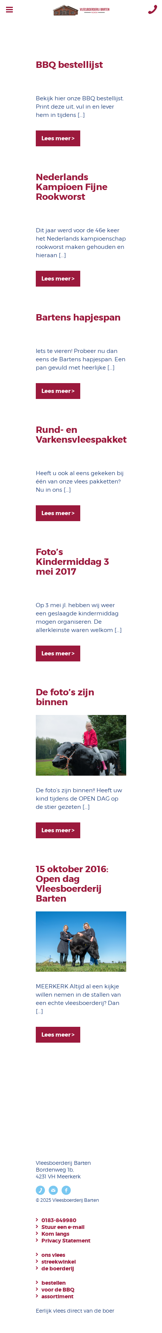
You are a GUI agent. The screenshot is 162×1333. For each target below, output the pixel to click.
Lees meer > (58, 138)
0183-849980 (58, 1220)
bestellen (53, 1282)
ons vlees (53, 1255)
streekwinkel (58, 1261)
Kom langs (55, 1233)
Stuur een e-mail (62, 1227)
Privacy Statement (65, 1240)
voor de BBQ (57, 1289)
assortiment (57, 1296)
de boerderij (57, 1268)
